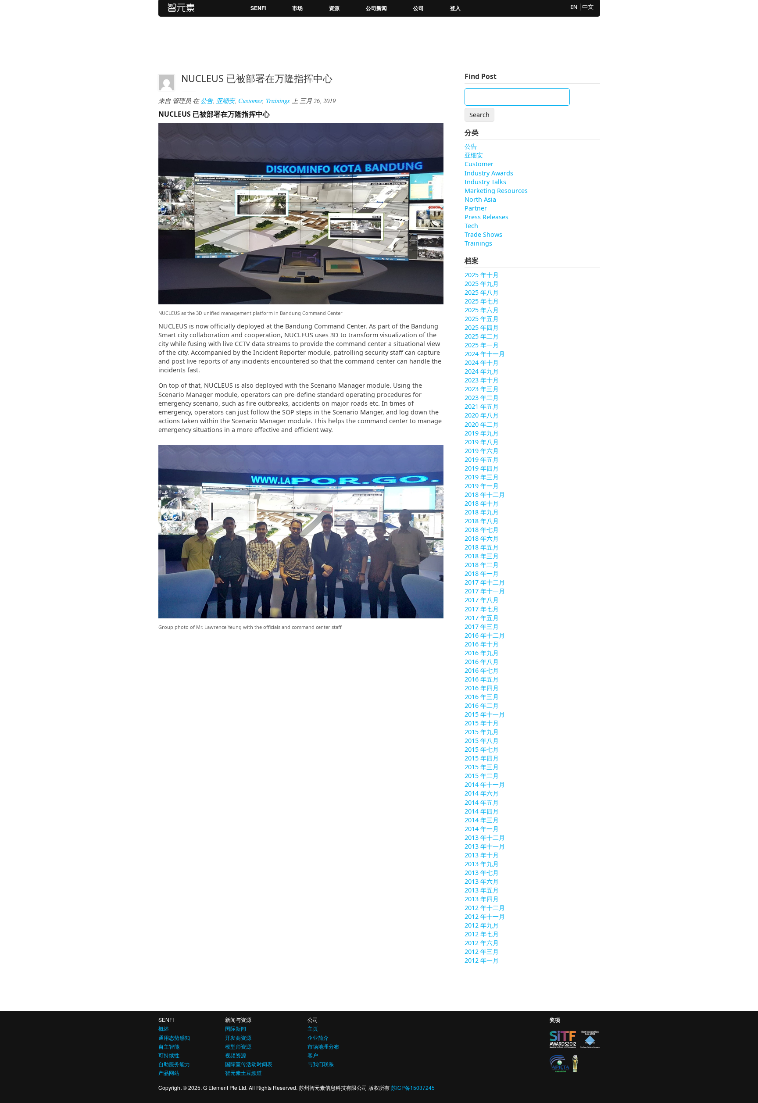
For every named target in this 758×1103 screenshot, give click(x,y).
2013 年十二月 (485, 837)
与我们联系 (320, 1063)
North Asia (480, 199)
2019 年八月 (482, 442)
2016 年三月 (482, 696)
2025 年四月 (482, 327)
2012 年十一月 (485, 916)
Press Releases (486, 217)
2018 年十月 (482, 503)
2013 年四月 (482, 899)
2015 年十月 (482, 723)
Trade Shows (483, 234)
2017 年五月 (482, 618)
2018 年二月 (482, 564)
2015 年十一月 (485, 714)
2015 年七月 (482, 749)
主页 (312, 1028)
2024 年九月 (482, 371)
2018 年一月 (482, 573)
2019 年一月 (482, 486)
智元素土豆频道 (243, 1072)
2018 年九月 (482, 512)
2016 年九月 (482, 653)
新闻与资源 (238, 1019)
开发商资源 (238, 1037)
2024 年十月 (482, 362)
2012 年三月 (482, 951)
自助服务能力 (174, 1063)
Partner (476, 208)
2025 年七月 (482, 301)
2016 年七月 (482, 670)
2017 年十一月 (485, 591)
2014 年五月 (482, 802)
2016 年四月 (482, 688)
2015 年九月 (482, 732)
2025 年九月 (482, 283)
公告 (206, 100)
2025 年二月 (482, 336)
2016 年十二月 (485, 635)
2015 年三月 (482, 767)
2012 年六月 (482, 943)
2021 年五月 (482, 406)
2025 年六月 (482, 310)
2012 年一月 (482, 960)
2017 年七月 (482, 609)
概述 (163, 1028)
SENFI (258, 8)
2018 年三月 (482, 556)
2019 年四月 (482, 468)
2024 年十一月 (485, 354)
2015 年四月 (482, 758)
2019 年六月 (482, 450)
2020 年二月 (482, 424)
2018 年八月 (482, 521)
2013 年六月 (482, 881)
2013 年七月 (482, 872)
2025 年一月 (482, 345)
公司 (418, 8)
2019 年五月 (482, 459)
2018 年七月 (482, 529)
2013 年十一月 (485, 846)
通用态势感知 (174, 1037)
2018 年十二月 (485, 494)
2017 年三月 (482, 626)
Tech (471, 225)
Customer (250, 100)
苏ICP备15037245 (413, 1087)
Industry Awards (489, 173)
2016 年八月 (482, 661)
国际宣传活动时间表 (248, 1063)
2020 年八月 (482, 415)
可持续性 (168, 1055)
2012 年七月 (482, 934)
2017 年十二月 (485, 582)
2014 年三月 (482, 820)
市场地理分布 (323, 1046)
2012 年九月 (482, 925)
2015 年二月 (482, 775)
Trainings (278, 100)
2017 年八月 (482, 600)
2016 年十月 (482, 644)
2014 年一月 (482, 829)
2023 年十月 (482, 380)
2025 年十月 (482, 275)
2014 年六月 (482, 793)
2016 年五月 (482, 679)
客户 (312, 1055)
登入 (455, 8)
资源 (334, 8)
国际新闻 (235, 1028)
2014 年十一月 (485, 784)
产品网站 (168, 1072)
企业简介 (318, 1037)
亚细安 (225, 100)
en (574, 7)
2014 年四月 (482, 811)
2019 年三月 (482, 477)
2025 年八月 (482, 292)
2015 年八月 (482, 740)
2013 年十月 (482, 855)
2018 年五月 (482, 547)
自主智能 (168, 1046)
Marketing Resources (496, 190)
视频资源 (235, 1055)
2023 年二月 (482, 397)
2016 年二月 (482, 705)
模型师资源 (238, 1046)
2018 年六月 (482, 538)
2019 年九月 (482, 433)
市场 (297, 8)
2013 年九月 (482, 864)
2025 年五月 (482, 318)
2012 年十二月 (485, 907)
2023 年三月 (482, 389)
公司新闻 (376, 8)
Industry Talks (485, 182)
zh (588, 7)
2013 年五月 (482, 890)
